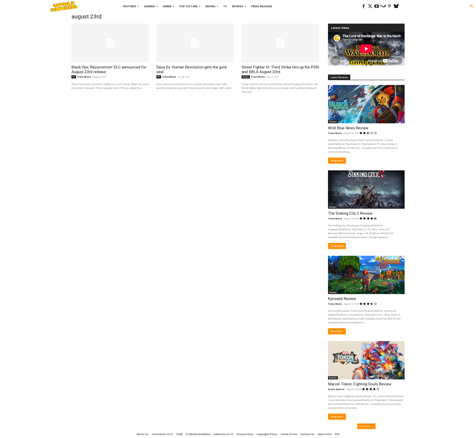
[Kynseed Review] (366, 275)
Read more (337, 160)
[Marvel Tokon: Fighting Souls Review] (366, 360)
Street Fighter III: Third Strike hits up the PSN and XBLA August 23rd (280, 69)
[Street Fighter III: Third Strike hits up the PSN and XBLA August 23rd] (280, 43)
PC (74, 77)
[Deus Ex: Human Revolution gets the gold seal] (195, 43)
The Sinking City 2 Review (350, 213)
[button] (471, 6)
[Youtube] (376, 6)
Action (246, 77)
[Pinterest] (389, 6)
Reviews (333, 121)
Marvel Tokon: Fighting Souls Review (359, 384)
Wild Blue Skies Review (348, 128)
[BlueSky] (396, 6)
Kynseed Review (342, 298)
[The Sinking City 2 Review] (366, 189)
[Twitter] (370, 6)
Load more (365, 426)
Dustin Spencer (336, 389)
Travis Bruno (84, 76)
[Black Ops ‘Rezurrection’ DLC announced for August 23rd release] (110, 43)
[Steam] (383, 6)
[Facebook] (363, 6)
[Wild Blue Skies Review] (366, 104)
